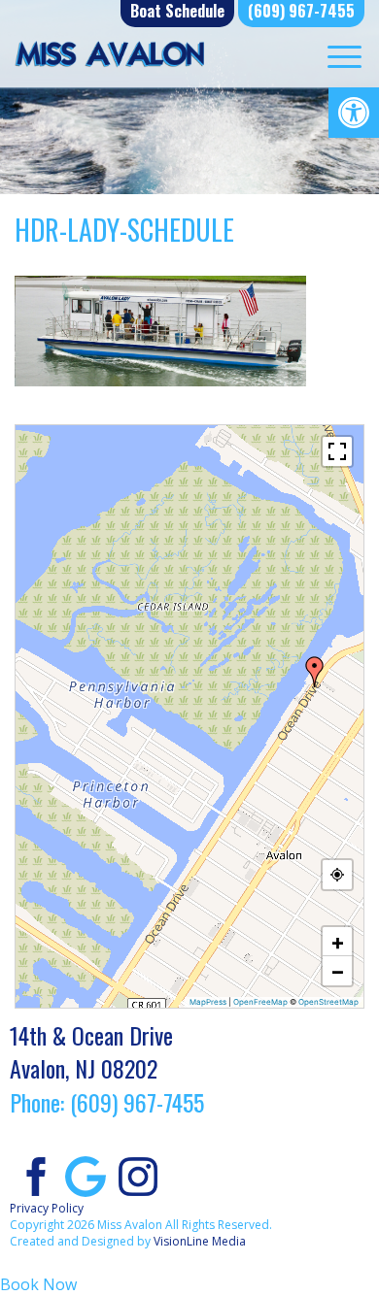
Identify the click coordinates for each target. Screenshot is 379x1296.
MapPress (208, 1002)
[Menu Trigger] (344, 56)
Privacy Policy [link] (47, 1208)
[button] (314, 671)
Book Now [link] (38, 1284)
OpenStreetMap (328, 1002)
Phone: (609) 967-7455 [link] (107, 1101)
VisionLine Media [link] (200, 1241)
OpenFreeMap (260, 1002)
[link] (353, 112)
